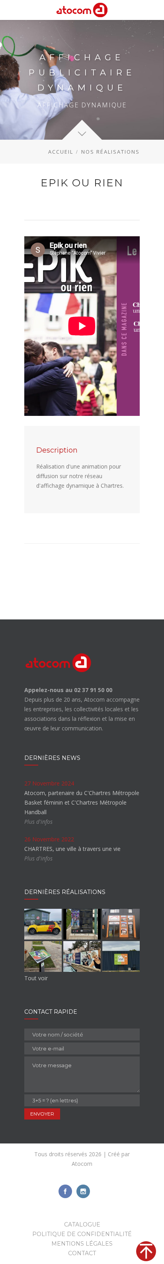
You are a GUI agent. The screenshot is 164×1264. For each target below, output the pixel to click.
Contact (82, 1253)
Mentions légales (82, 1243)
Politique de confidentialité (82, 1234)
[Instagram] (83, 1191)
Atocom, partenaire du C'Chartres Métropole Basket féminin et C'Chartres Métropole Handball (81, 802)
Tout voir (36, 978)
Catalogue (82, 1224)
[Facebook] (65, 1191)
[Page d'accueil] (82, 10)
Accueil (60, 151)
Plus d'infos (38, 821)
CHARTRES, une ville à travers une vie (72, 849)
